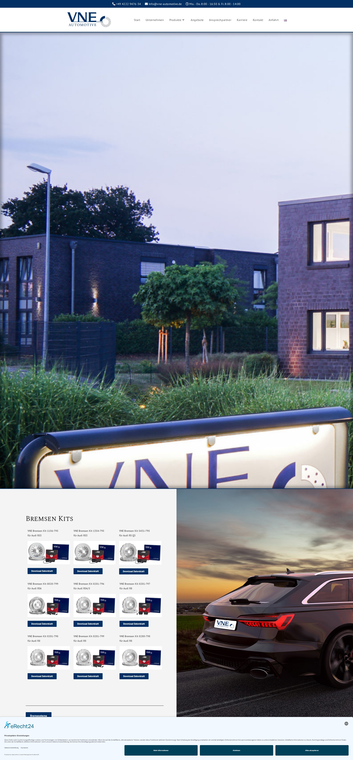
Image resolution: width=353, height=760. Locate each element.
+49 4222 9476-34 (128, 4)
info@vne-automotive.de (165, 4)
